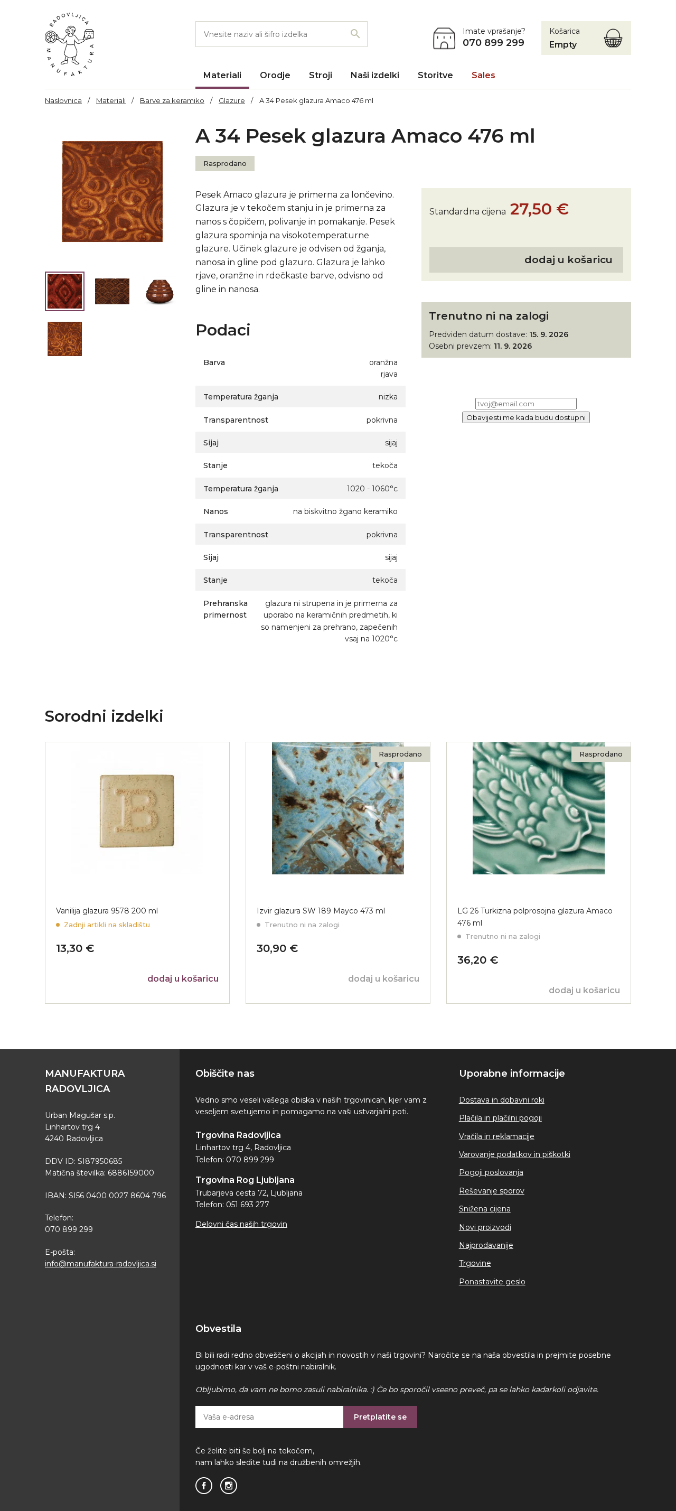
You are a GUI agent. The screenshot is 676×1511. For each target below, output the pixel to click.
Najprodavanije (486, 1245)
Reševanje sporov (491, 1191)
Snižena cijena (485, 1209)
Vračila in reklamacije (496, 1136)
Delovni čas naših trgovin (241, 1224)
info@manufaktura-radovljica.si (100, 1264)
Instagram (228, 1485)
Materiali (222, 75)
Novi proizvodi (485, 1227)
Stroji (320, 75)
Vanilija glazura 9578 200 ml (107, 911)
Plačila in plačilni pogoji (500, 1118)
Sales (483, 75)
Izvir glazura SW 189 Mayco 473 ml (321, 911)
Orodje (275, 75)
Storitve (435, 75)
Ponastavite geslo (492, 1281)
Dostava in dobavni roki (501, 1100)
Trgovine (475, 1263)
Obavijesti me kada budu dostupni (526, 417)
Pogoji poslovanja (491, 1172)
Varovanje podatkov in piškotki (514, 1154)
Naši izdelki (375, 75)
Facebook (203, 1485)
